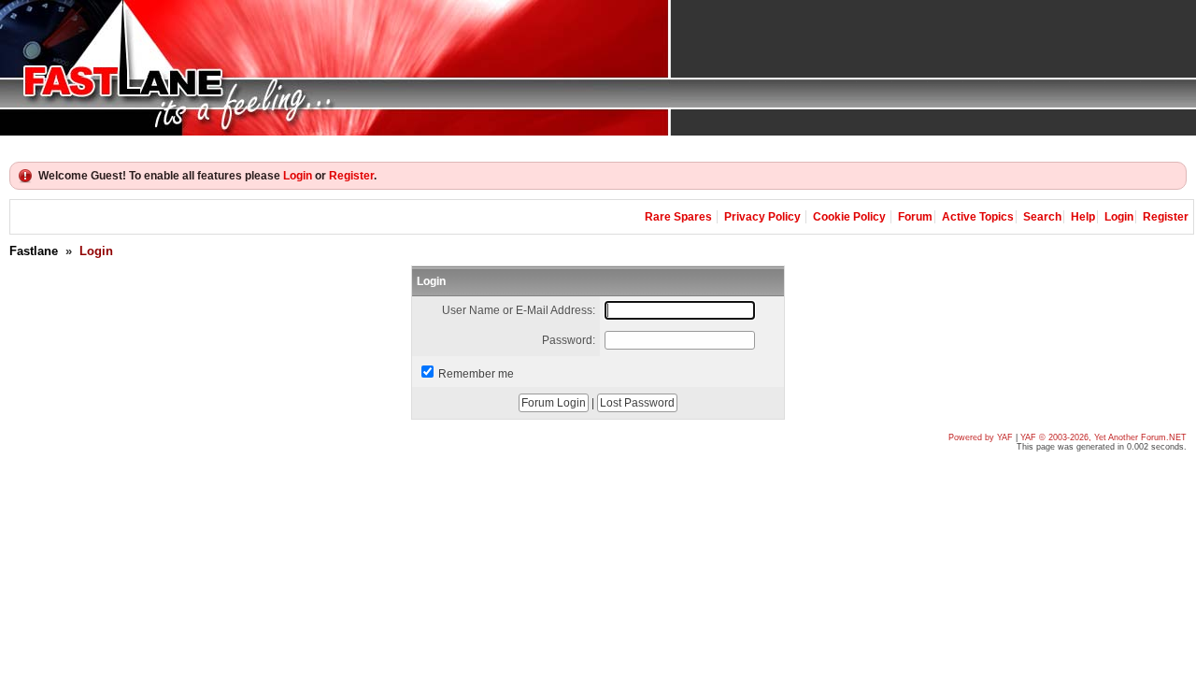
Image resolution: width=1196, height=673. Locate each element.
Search (1042, 216)
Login (297, 175)
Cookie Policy (849, 216)
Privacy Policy (762, 216)
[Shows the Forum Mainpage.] (598, 68)
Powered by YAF (980, 437)
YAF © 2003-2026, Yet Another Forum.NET (1103, 437)
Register (351, 175)
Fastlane (33, 251)
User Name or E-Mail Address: (518, 310)
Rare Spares (678, 216)
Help (1083, 216)
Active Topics (978, 216)
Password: (568, 340)
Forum (915, 216)
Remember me (476, 373)
